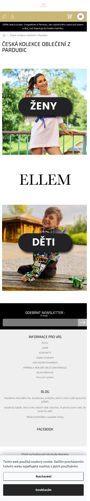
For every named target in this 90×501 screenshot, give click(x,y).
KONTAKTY (45, 353)
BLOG (45, 343)
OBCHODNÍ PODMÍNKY (45, 363)
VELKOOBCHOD (45, 372)
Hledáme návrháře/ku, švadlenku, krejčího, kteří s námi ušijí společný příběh (45, 399)
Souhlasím (43, 490)
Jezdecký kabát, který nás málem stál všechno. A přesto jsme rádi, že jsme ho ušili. (45, 409)
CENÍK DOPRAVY (45, 358)
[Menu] (80, 16)
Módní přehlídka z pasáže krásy (45, 416)
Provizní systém (45, 377)
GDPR (45, 348)
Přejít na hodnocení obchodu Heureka (45, 454)
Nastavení (43, 476)
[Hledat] (4, 16)
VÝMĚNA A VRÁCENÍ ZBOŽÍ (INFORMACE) (45, 368)
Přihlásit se (82, 322)
